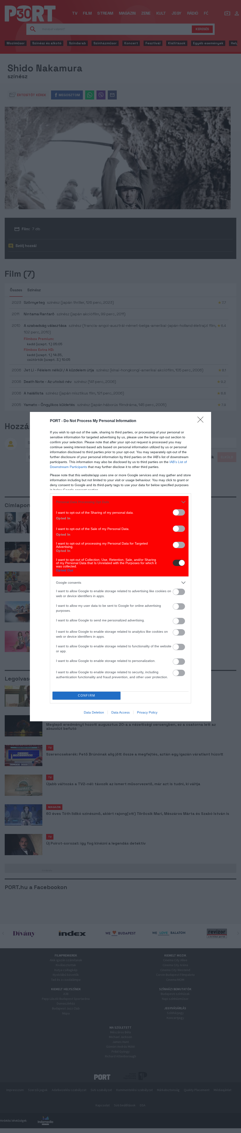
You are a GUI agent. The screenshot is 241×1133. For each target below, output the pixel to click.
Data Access (120, 712)
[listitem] (120, 502)
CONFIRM (86, 695)
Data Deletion (94, 712)
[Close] (201, 421)
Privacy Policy (147, 712)
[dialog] (120, 566)
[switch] (179, 512)
